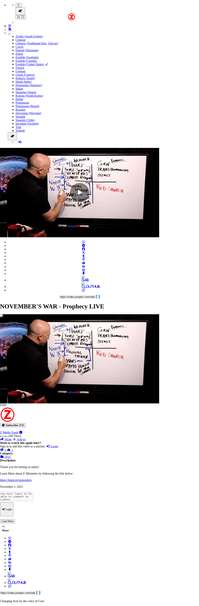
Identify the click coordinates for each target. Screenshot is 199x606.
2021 (7, 456)
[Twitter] (84, 252)
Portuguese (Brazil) (27, 106)
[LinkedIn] (84, 266)
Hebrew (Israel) (25, 78)
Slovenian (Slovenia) (28, 113)
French (20, 67)
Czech (19, 46)
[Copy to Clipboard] (84, 290)
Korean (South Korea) (29, 95)
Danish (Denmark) (27, 50)
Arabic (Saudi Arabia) (29, 36)
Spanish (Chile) (25, 120)
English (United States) (30, 64)
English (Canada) (26, 60)
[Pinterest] (84, 259)
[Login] (20, 142)
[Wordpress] (84, 270)
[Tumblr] (84, 256)
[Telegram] (84, 245)
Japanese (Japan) (26, 92)
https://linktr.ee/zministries (16, 480)
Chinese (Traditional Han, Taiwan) (37, 43)
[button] (13, 425)
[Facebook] (84, 249)
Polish (19, 99)
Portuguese (22, 102)
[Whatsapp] (84, 242)
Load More (7, 521)
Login (54, 446)
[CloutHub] (84, 286)
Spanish (20, 116)
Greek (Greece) (25, 74)
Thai (18, 127)
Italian (19, 88)
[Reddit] (84, 263)
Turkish (20, 130)
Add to (20, 439)
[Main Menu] (20, 11)
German (20, 71)
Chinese (20, 39)
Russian (20, 109)
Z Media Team (9, 432)
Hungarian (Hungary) (29, 85)
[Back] (19, 5)
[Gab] (84, 280)
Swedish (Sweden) (27, 123)
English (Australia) (27, 57)
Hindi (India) (23, 81)
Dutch (19, 53)
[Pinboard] (84, 273)
